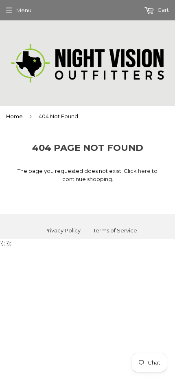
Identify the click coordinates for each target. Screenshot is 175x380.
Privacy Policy (62, 230)
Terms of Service (115, 230)
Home (14, 116)
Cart (162, 10)
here (144, 171)
